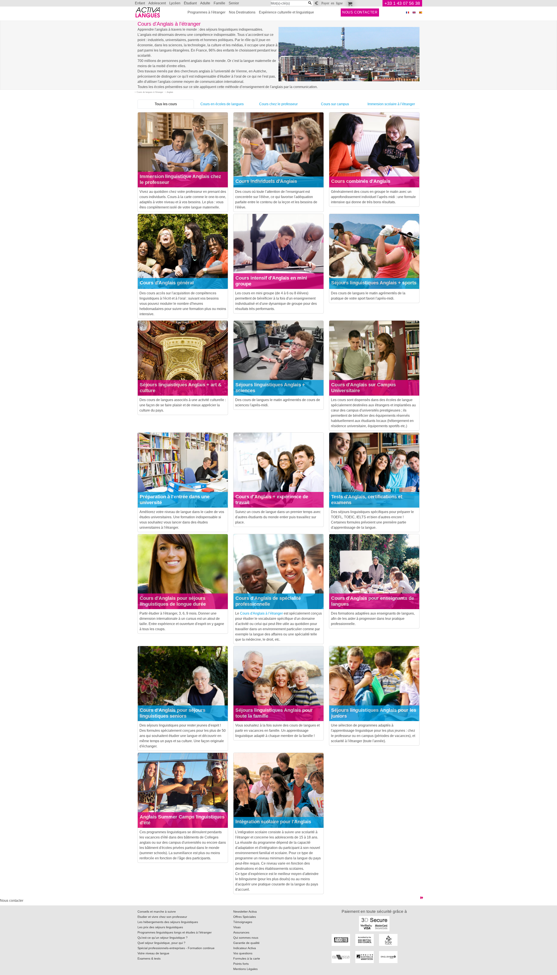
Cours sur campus (335, 104)
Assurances (241, 932)
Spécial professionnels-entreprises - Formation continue (176, 948)
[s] (420, 12)
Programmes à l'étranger (206, 12)
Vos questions (242, 953)
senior (234, 3)
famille (219, 3)
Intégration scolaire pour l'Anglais (273, 821)
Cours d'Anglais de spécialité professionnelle (268, 601)
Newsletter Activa (245, 911)
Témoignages (242, 922)
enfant (140, 3)
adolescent (157, 3)
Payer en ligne (332, 3)
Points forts (241, 963)
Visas (237, 927)
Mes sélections (349, 3)
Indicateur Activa (244, 948)
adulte (205, 3)
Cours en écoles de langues (222, 104)
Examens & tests (149, 958)
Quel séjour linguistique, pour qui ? (161, 943)
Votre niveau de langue (153, 953)
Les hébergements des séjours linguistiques (168, 922)
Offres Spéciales (244, 916)
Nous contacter (360, 12)
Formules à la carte (246, 958)
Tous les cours (166, 104)
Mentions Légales (245, 969)
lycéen (174, 3)
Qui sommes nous (245, 937)
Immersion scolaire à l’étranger (391, 104)
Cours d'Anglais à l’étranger (261, 613)
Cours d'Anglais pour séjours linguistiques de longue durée (173, 601)
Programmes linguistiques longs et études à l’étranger (175, 932)
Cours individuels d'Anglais (266, 181)
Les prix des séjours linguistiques (160, 927)
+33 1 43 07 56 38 (402, 3)
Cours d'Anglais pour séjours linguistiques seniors (172, 713)
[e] (414, 12)
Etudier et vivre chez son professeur (162, 916)
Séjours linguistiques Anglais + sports (373, 282)
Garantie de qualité (246, 943)
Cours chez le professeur (278, 104)
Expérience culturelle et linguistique (286, 12)
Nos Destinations (242, 12)
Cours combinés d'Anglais (360, 181)
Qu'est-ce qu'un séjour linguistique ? (163, 937)
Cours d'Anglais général (167, 282)
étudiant (190, 3)
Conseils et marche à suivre (157, 911)
